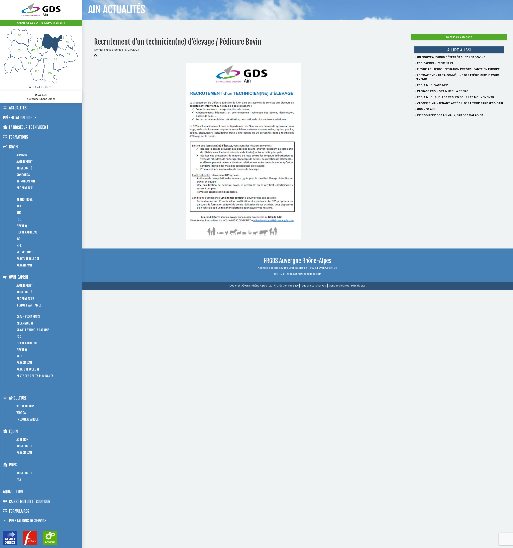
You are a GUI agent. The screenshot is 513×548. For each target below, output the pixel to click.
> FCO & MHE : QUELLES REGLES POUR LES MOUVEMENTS (454, 97)
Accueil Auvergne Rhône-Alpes (41, 97)
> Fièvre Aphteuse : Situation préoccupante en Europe (457, 69)
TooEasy (293, 286)
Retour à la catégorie (459, 37)
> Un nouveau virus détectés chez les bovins (449, 57)
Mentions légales (338, 286)
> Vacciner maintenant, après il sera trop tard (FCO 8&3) (458, 103)
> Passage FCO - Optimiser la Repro (441, 91)
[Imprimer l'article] (95, 56)
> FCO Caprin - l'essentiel (434, 63)
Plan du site (358, 286)
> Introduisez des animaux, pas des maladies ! (449, 115)
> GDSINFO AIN (424, 109)
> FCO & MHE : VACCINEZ (431, 85)
